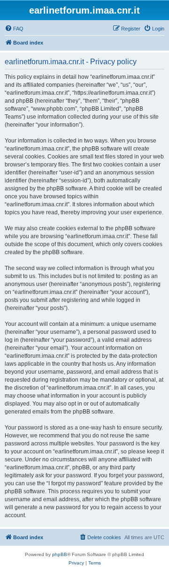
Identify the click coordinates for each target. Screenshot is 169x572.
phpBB (59, 554)
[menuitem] (14, 28)
